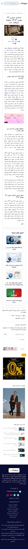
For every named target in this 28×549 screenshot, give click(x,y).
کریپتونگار (19, 13)
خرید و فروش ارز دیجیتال (13, 513)
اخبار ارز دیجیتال (13, 507)
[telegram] (14, 495)
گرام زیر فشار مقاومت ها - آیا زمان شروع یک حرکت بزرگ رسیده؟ (11, 433)
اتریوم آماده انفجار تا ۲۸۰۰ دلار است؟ (10, 438)
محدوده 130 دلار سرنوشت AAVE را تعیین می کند (11, 455)
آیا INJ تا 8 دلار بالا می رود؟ (9, 450)
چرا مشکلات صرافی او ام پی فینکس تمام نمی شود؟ (12, 533)
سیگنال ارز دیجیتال (12, 511)
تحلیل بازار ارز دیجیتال (11, 13)
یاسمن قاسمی (14, 38)
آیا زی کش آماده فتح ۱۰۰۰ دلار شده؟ (10, 444)
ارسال (23, 355)
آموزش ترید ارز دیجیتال (12, 509)
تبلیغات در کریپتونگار (14, 498)
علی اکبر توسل (13, 517)
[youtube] (11, 495)
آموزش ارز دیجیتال (12, 505)
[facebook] (18, 495)
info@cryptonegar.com (12, 491)
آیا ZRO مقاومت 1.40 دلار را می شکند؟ (10, 428)
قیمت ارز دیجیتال (13, 515)
